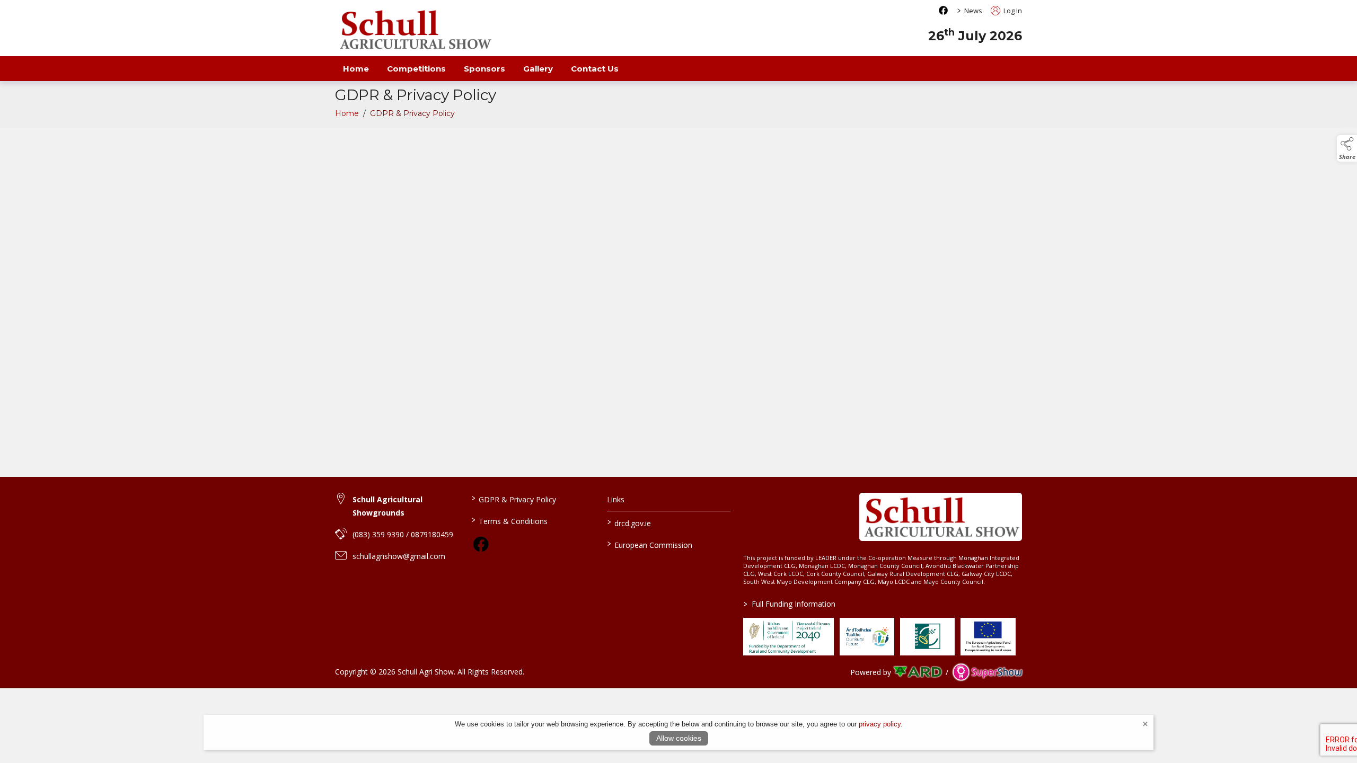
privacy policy (880, 724)
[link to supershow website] (987, 672)
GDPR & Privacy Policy (513, 498)
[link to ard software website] (918, 672)
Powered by (870, 672)
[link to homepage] (414, 29)
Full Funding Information (789, 604)
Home (356, 69)
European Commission (649, 544)
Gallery (538, 69)
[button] (1347, 148)
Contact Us (595, 69)
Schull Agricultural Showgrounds (387, 506)
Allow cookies (678, 738)
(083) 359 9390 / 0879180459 (403, 534)
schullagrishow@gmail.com (399, 556)
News (973, 10)
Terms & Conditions (509, 520)
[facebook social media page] (943, 10)
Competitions (416, 69)
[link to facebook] (481, 544)
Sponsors (484, 69)
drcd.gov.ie (629, 522)
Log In (1012, 10)
